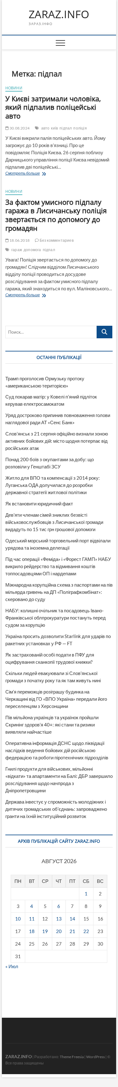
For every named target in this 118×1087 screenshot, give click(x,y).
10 (18, 918)
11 (32, 918)
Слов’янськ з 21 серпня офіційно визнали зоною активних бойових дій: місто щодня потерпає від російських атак (56, 441)
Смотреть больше (32, 174)
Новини (13, 88)
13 (59, 918)
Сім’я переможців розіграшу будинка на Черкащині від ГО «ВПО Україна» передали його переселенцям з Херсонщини (56, 699)
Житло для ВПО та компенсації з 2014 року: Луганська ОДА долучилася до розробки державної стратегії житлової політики (52, 485)
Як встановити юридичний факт (39, 503)
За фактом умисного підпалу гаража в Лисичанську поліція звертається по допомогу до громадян (56, 215)
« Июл (11, 966)
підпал (65, 128)
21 (72, 931)
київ (54, 128)
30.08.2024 (19, 128)
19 (45, 931)
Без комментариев (56, 240)
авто (45, 128)
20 (59, 931)
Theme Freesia (72, 1056)
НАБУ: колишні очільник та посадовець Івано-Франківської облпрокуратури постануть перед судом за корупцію (55, 618)
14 (72, 918)
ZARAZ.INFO (59, 14)
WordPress (95, 1056)
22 (86, 931)
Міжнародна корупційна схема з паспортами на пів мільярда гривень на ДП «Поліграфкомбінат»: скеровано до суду (59, 592)
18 (32, 931)
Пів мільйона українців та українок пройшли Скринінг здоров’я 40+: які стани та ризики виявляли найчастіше (51, 725)
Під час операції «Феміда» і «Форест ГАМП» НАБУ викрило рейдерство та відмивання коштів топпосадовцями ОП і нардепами (58, 566)
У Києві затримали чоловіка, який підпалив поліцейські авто (53, 107)
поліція (80, 128)
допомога (32, 249)
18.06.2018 (19, 240)
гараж (16, 249)
